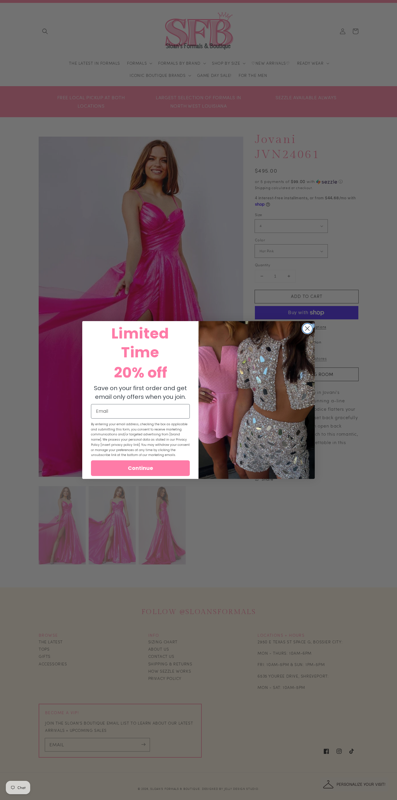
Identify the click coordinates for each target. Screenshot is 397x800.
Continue (140, 468)
